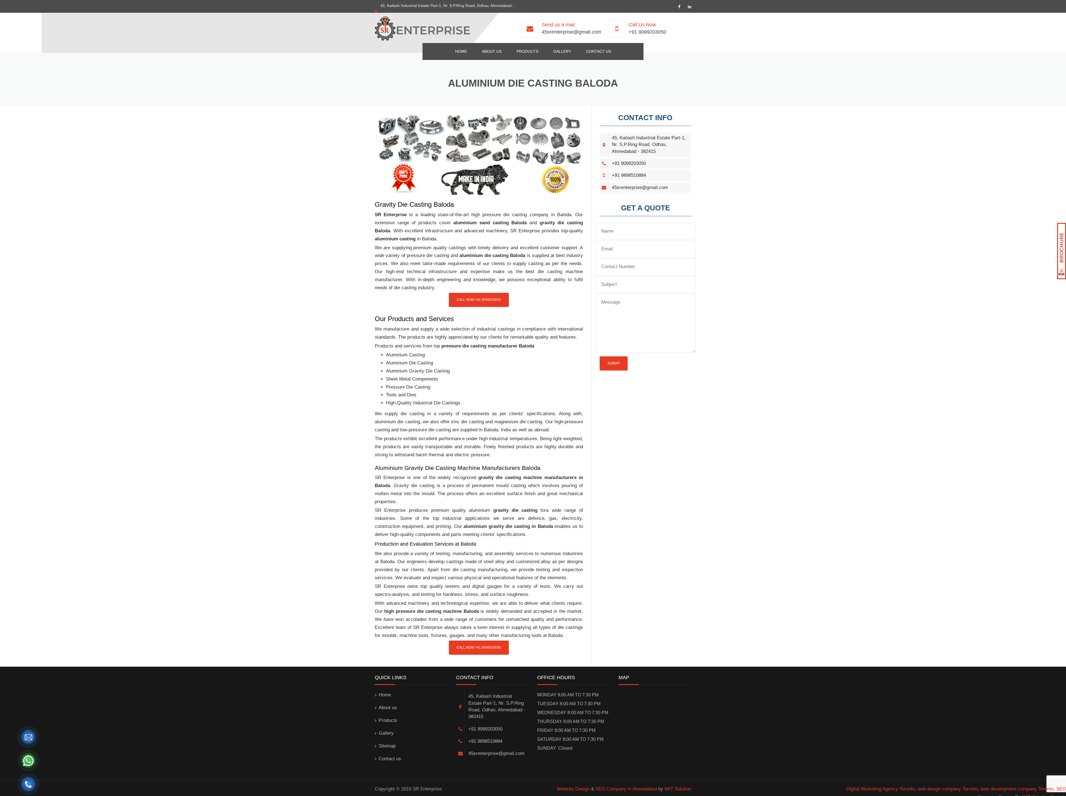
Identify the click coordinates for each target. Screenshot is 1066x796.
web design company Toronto (947, 789)
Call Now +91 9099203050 (479, 300)
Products (527, 51)
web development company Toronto (1017, 789)
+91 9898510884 (629, 175)
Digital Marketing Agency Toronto (880, 789)
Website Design (573, 789)
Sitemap (387, 746)
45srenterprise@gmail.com (571, 32)
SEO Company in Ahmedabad (626, 789)
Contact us (598, 51)
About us (492, 51)
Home (461, 51)
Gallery (562, 51)
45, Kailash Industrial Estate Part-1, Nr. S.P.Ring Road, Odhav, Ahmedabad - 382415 (649, 144)
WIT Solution (678, 789)
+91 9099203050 (647, 32)
